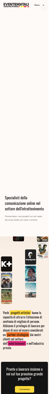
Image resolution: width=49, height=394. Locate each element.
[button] (40, 5)
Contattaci (24, 389)
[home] (16, 5)
